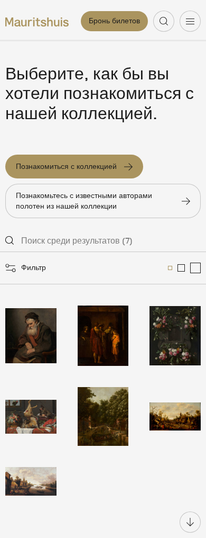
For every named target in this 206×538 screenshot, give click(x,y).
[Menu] (190, 21)
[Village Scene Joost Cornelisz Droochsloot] (175, 416)
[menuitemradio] (170, 268)
